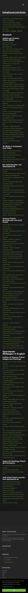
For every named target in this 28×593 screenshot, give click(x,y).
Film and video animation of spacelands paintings (13, 466)
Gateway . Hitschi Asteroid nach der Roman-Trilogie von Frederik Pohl (14, 81)
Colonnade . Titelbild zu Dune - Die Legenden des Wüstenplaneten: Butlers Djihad (14, 58)
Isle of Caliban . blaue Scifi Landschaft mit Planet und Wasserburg (13, 280)
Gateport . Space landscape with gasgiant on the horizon (14, 396)
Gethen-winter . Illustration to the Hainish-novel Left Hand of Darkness (13, 408)
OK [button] (14, 590)
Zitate (3, 574)
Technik (4, 572)
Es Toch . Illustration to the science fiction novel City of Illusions (13, 392)
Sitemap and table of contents (10, 502)
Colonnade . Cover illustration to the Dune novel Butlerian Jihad (13, 379)
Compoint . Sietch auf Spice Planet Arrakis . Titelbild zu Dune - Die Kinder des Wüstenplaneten (13, 63)
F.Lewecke (4, 570)
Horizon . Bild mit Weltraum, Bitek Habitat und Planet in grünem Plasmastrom (13, 94)
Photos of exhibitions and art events (12, 484)
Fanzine (4, 577)
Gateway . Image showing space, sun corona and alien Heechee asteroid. (14, 400)
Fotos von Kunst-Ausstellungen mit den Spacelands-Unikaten (12, 182)
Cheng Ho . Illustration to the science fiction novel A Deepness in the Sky (13, 375)
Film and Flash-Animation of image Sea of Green (13, 473)
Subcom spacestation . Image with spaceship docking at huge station (14, 456)
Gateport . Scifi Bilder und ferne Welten (12, 78)
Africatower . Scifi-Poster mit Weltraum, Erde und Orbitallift (14, 232)
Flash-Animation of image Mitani (11, 470)
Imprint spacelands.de (8, 486)
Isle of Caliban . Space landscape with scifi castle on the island (13, 419)
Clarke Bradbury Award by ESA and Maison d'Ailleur (13, 499)
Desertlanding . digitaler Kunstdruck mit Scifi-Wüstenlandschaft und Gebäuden (13, 253)
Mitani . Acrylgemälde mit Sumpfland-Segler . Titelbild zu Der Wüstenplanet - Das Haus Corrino (14, 107)
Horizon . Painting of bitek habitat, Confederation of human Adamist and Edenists (12, 414)
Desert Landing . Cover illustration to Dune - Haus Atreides (14, 388)
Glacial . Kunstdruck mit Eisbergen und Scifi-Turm (14, 271)
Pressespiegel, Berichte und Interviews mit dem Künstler (13, 187)
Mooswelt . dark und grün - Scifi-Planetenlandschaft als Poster (11, 297)
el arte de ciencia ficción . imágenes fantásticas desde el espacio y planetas (12, 24)
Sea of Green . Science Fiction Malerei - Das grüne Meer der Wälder (13, 137)
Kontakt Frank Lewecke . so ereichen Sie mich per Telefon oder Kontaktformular (14, 174)
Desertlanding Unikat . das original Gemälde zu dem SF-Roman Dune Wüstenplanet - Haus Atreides (14, 333)
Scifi (3, 575)
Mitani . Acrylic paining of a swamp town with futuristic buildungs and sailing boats (14, 431)
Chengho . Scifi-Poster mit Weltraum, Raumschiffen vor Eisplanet (12, 240)
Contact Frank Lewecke (8, 490)
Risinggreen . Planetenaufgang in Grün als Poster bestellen (13, 309)
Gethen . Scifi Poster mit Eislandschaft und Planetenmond (13, 267)
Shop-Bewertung (7, 229)
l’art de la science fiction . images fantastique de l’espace (14, 28)
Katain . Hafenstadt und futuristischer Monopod (12, 102)
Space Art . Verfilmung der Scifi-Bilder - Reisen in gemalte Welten (12, 152)
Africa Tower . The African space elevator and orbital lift (14, 367)
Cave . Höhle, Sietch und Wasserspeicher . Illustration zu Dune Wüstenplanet (13, 50)
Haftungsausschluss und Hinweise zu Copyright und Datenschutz (12, 205)
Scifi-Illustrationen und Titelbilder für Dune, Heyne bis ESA (13, 178)
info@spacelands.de (8, 562)
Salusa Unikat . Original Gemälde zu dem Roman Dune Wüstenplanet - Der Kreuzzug (13, 347)
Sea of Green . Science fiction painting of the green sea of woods (14, 452)
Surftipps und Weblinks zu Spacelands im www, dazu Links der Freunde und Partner (13, 201)
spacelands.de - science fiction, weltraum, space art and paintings (13, 19)
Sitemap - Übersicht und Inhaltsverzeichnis (13, 215)
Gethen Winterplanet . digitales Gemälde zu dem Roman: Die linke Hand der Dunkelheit (14, 85)
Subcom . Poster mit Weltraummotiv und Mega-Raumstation (13, 317)
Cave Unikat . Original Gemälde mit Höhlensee (11, 324)
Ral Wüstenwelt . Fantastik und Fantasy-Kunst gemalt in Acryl (13, 117)
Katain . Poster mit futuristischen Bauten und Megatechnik (14, 284)
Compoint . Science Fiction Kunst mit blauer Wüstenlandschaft (13, 244)
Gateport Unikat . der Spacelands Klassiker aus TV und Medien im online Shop (13, 338)
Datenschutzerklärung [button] (8, 586)
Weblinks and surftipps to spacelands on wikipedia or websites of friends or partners (14, 493)
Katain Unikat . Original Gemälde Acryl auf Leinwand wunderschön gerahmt (13, 342)
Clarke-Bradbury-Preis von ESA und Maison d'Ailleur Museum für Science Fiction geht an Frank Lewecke (14, 192)
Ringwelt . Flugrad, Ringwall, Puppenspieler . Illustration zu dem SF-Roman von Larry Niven (14, 122)
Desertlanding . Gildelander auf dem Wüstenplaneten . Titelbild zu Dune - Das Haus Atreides (13, 70)
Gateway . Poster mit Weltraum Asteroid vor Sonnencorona (13, 263)
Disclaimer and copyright (9, 488)
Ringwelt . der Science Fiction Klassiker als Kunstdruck (13, 305)
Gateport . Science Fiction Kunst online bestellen (12, 259)
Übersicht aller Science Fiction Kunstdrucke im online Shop (13, 226)
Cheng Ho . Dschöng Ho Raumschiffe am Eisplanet (13, 54)
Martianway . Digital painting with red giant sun (13, 427)
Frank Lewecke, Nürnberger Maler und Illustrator (12, 170)
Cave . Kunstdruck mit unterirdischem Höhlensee (12, 236)
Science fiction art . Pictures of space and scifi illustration (14, 363)
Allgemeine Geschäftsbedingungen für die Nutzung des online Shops (13, 210)
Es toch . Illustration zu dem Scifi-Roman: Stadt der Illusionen (13, 75)
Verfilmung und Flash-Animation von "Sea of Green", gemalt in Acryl (14, 160)
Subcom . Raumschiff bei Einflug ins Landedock (12, 142)
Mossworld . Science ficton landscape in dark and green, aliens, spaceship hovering (14, 436)
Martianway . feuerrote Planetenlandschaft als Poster (13, 288)
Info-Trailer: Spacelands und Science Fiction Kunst (13, 197)
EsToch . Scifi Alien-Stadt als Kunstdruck (13, 256)
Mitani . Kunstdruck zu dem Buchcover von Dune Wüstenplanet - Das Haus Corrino (13, 292)
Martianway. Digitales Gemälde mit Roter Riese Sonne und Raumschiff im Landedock (13, 133)
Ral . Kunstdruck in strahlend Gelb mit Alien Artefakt (14, 301)
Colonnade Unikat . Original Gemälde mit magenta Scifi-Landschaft (13, 328)
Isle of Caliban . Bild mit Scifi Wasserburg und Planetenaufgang (13, 98)
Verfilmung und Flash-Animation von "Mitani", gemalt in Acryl (12, 156)
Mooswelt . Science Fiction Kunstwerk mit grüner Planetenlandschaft (13, 112)
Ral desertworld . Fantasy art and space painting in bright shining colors (12, 440)
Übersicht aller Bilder (8, 42)
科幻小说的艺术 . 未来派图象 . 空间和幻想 (12, 31)
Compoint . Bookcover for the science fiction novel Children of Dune (13, 383)
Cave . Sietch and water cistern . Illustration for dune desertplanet (13, 371)
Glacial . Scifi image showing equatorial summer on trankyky (12, 404)
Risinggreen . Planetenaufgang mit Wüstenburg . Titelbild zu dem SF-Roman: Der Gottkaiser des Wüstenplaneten (13, 128)
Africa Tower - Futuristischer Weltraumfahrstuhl (10, 46)
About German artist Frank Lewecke (11, 482)
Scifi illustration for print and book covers (13, 496)
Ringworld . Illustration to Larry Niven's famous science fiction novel (12, 444)
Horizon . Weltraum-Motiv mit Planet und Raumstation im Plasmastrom (13, 276)
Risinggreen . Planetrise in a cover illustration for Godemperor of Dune (14, 448)
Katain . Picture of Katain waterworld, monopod (12, 423)
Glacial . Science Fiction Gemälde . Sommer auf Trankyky (13, 89)
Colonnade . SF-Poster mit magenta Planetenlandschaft (11, 249)
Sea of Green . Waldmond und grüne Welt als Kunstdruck (14, 313)
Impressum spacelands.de (9, 213)
